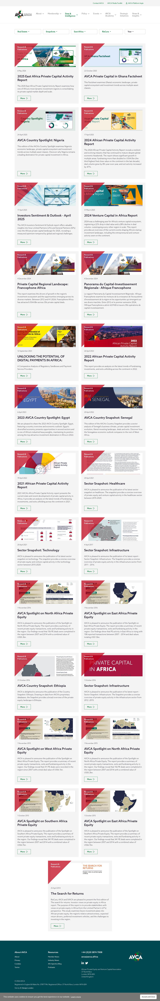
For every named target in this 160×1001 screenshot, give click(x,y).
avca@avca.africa (89, 956)
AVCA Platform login (135, 3)
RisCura (105, 31)
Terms (17, 967)
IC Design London (26, 988)
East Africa (79, 31)
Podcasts (51, 967)
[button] (40, 13)
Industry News (53, 960)
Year (130, 31)
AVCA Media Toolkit (114, 3)
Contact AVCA (98, 3)
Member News (53, 957)
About (17, 957)
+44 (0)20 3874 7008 (91, 952)
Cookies (18, 964)
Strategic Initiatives (124, 14)
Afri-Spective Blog (54, 964)
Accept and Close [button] (148, 996)
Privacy (17, 960)
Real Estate (23, 31)
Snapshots (51, 31)
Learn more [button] (76, 997)
